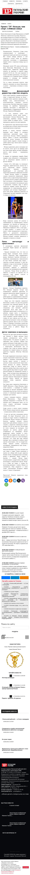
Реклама (18, 1)
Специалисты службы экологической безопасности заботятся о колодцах (13, 729)
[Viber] (23, 480)
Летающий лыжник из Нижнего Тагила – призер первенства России (14, 688)
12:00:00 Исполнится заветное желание (15, 609)
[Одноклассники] (20, 6)
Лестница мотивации (8, 677)
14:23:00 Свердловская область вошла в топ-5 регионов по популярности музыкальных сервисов (15, 600)
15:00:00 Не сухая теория (11, 591)
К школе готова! (14, 805)
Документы (19, 3)
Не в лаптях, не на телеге (21, 524)
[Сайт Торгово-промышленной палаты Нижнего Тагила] (15, 660)
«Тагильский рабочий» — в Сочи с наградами (15, 719)
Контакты (11, 3)
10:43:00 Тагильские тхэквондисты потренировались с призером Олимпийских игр (15, 612)
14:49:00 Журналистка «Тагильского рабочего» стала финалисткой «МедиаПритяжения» (15, 595)
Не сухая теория (19, 513)
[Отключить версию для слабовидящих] (13, 6)
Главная (5, 1)
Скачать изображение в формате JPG (14, 47)
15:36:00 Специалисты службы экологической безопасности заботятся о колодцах (15, 588)
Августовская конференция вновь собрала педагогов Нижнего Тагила (14, 824)
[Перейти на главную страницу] (15, 11)
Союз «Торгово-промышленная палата (15, 646)
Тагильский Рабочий (20, 856)
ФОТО (4, 635)
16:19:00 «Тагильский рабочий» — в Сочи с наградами (15, 584)
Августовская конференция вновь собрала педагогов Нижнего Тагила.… (14, 814)
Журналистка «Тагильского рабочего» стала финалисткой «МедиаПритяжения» (15, 749)
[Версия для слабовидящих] (10, 6)
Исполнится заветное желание (14, 537)
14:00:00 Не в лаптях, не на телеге (14, 603)
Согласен (25, 867)
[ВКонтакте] (15, 6)
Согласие (17, 870)
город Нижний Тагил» (15, 649)
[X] (19, 480)
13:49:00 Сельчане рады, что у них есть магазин (15, 606)
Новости (11, 1)
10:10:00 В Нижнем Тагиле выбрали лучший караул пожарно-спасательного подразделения (15, 617)
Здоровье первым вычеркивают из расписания (13, 563)
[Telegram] (17, 6)
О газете (25, 1)
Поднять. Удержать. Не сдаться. (11, 698)
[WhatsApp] (6, 484)
